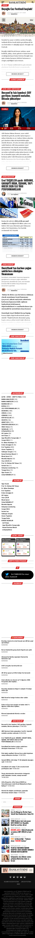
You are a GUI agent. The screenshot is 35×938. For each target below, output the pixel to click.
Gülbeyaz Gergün (7, 452)
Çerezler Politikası (26, 882)
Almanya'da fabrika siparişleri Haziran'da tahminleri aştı (14, 658)
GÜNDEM (4, 415)
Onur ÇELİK (5, 461)
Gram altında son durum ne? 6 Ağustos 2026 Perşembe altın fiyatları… (15, 681)
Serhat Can (5, 465)
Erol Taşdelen (14, 194)
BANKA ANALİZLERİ (7, 399)
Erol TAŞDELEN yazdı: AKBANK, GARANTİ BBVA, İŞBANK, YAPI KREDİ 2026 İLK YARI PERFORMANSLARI (16, 740)
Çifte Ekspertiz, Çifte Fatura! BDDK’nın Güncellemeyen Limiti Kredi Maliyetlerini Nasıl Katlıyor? (16, 784)
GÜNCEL (4, 413)
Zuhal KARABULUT (7, 475)
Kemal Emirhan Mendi (8, 454)
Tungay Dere (5, 470)
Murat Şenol (5, 456)
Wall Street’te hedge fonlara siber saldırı (15, 697)
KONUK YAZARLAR (7, 520)
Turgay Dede (5, 518)
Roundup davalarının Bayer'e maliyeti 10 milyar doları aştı (16, 689)
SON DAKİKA (18, 637)
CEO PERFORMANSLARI (9, 408)
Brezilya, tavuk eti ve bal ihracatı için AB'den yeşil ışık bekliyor (17, 642)
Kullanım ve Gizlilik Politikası (11, 882)
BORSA (3, 406)
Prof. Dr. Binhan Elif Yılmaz (10, 463)
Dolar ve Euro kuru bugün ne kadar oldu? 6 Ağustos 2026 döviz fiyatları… (15, 705)
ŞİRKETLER (5, 422)
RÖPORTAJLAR (6, 418)
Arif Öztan (4, 435)
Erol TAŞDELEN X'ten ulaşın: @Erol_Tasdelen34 (17, 575)
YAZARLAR (4, 429)
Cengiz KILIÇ (5, 440)
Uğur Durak (5, 472)
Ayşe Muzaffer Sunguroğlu (10, 438)
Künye (18, 884)
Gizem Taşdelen (6, 449)
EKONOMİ (4, 411)
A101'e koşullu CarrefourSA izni (11, 666)
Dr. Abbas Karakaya (7, 442)
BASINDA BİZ (5, 404)
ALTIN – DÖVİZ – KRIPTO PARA (11, 397)
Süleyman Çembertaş (8, 468)
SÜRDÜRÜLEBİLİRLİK (8, 424)
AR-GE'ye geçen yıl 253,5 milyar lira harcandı (15, 673)
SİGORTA (4, 420)
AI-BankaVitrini (6, 431)
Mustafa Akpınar (6, 458)
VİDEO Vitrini (5, 427)
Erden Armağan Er (7, 445)
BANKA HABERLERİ (7, 401)
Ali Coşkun (4, 433)
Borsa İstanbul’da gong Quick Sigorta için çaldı (16, 650)
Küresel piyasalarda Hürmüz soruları (13, 713)
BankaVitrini (14, 14)
